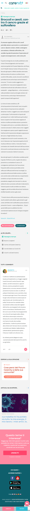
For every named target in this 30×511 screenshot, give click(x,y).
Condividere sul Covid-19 (12, 249)
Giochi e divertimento (11, 253)
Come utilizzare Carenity (12, 245)
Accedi (22, 508)
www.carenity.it (7, 499)
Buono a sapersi (9, 240)
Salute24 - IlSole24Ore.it (8, 218)
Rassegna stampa (9, 16)
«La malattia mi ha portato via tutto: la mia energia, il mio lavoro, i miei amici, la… (15, 419)
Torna (3, 13)
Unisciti (15, 453)
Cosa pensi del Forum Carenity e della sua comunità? (14, 369)
